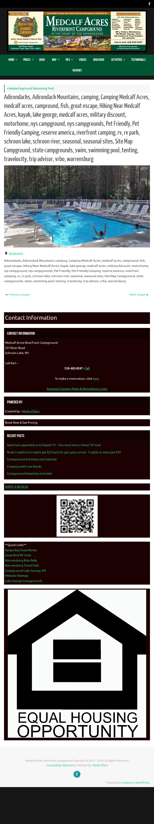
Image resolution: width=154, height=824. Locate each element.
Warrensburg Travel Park (22, 566)
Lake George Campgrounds (23, 581)
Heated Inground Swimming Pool (30, 89)
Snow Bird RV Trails (18, 555)
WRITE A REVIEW (16, 487)
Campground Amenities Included (29, 474)
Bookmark (16, 253)
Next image (137, 295)
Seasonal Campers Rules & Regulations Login (77, 389)
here (96, 379)
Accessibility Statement (61, 765)
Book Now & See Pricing (21, 423)
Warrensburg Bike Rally (21, 561)
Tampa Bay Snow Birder (21, 550)
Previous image (19, 295)
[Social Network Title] (149, 4)
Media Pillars (31, 411)
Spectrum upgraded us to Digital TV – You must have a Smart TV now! (54, 445)
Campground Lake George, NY (25, 571)
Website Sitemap (16, 576)
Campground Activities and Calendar (32, 459)
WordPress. (143, 782)
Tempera (127, 782)
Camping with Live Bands (24, 467)
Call (87, 368)
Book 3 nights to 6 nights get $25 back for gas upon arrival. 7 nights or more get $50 (64, 452)
